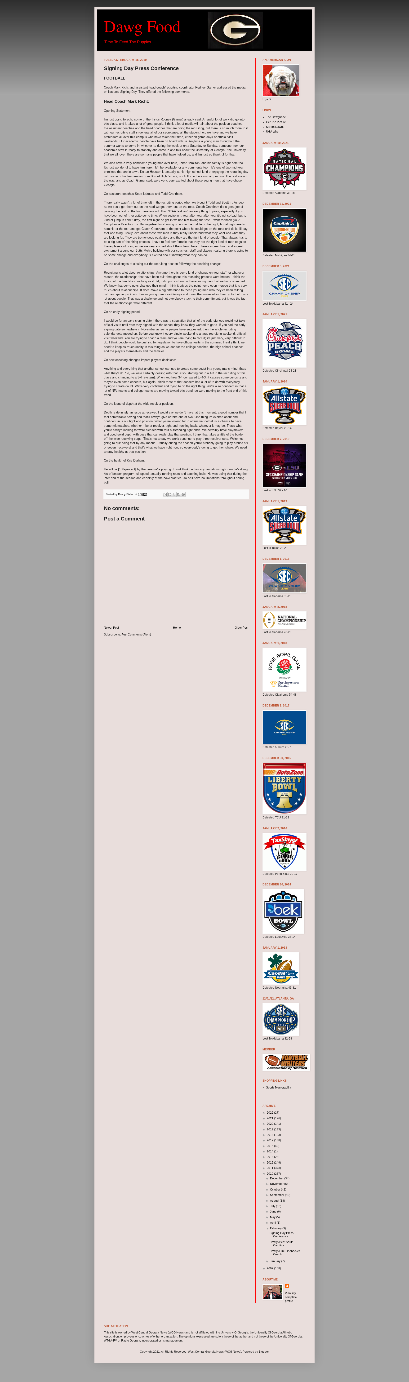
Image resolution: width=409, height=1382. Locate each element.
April (273, 1222)
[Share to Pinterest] (183, 494)
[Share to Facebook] (178, 494)
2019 (270, 1129)
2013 (270, 1157)
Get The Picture (276, 122)
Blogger (264, 1351)
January (275, 1261)
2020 (270, 1123)
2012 (270, 1162)
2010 (270, 1173)
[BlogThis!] (169, 494)
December (277, 1178)
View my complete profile (291, 1297)
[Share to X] (174, 494)
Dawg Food (142, 26)
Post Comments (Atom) (136, 634)
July (273, 1206)
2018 (270, 1135)
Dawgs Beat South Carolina (281, 1243)
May (273, 1217)
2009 (270, 1268)
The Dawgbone (276, 117)
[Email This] (165, 494)
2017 (270, 1140)
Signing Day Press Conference (281, 1234)
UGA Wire (272, 131)
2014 (270, 1151)
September (277, 1195)
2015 (270, 1146)
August (275, 1200)
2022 (270, 1112)
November (277, 1184)
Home (177, 627)
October (275, 1189)
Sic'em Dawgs (275, 127)
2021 (270, 1118)
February (276, 1228)
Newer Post (111, 627)
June (273, 1211)
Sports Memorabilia (278, 1087)
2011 (270, 1168)
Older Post (241, 627)
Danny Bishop (126, 494)
